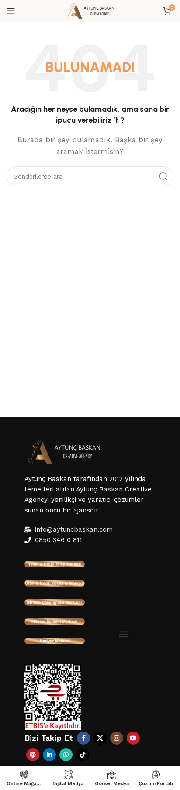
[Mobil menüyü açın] (11, 11)
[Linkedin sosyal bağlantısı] (49, 754)
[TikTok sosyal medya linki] (82, 754)
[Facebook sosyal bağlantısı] (83, 738)
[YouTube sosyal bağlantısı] (133, 738)
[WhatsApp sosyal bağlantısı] (66, 754)
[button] (124, 634)
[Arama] (163, 176)
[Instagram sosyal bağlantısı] (116, 738)
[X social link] (100, 738)
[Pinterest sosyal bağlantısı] (32, 754)
